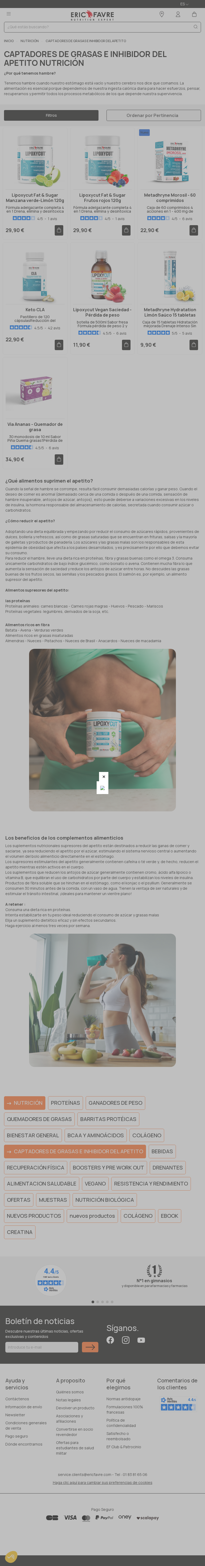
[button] (103, 776)
